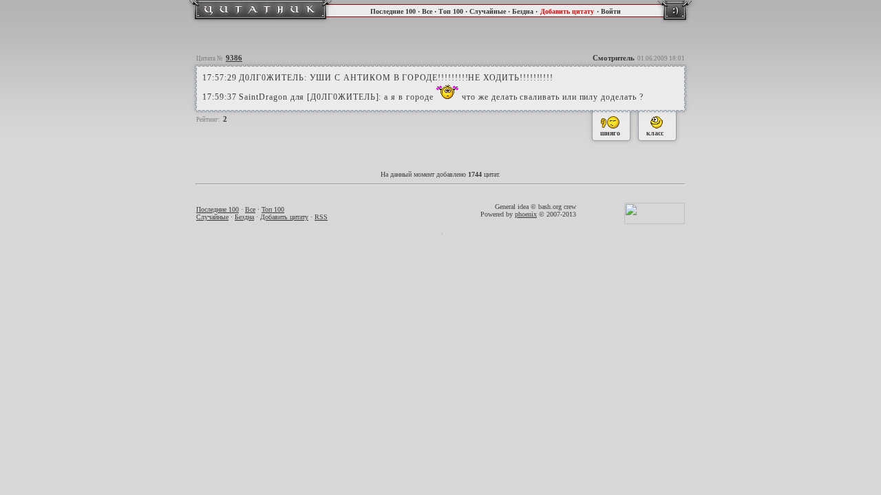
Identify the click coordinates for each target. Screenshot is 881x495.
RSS (321, 217)
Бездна (522, 11)
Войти (611, 11)
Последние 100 (393, 11)
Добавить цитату (567, 11)
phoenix (526, 214)
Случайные (487, 11)
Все (427, 11)
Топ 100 (450, 11)
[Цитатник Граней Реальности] (260, 21)
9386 (234, 58)
